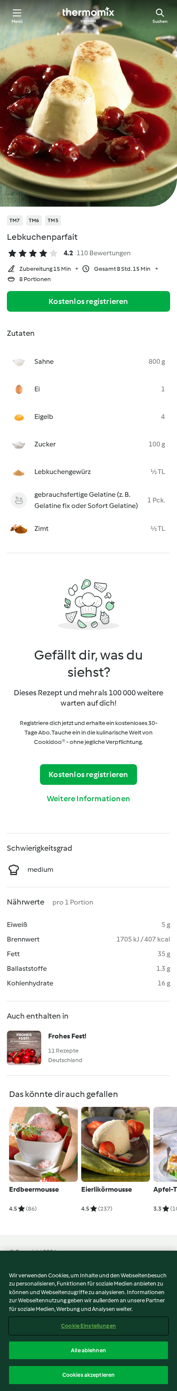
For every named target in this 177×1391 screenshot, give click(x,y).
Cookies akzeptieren (88, 1375)
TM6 (34, 220)
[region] (88, 1321)
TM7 (14, 220)
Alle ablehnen (88, 1350)
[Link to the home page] (88, 15)
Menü (17, 21)
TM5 (53, 220)
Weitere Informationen (88, 798)
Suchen (160, 21)
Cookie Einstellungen (88, 1326)
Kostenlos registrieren (88, 301)
